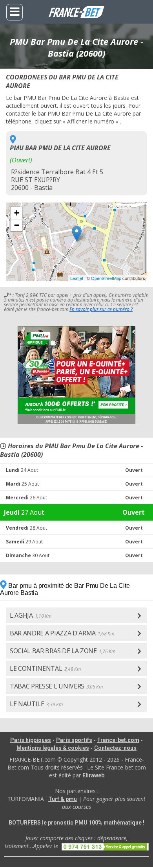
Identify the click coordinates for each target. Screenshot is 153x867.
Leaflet (76, 278)
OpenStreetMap (106, 278)
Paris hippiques (30, 740)
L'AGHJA (30, 615)
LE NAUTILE (36, 703)
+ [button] (16, 213)
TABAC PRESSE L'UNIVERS (56, 686)
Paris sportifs (74, 740)
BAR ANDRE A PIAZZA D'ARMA (62, 633)
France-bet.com (118, 740)
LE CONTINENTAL (45, 668)
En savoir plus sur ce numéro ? (101, 309)
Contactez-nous (115, 748)
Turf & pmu (62, 799)
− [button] (16, 225)
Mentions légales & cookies (52, 748)
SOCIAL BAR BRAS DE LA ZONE (62, 650)
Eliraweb (93, 775)
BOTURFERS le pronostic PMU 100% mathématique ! (76, 822)
